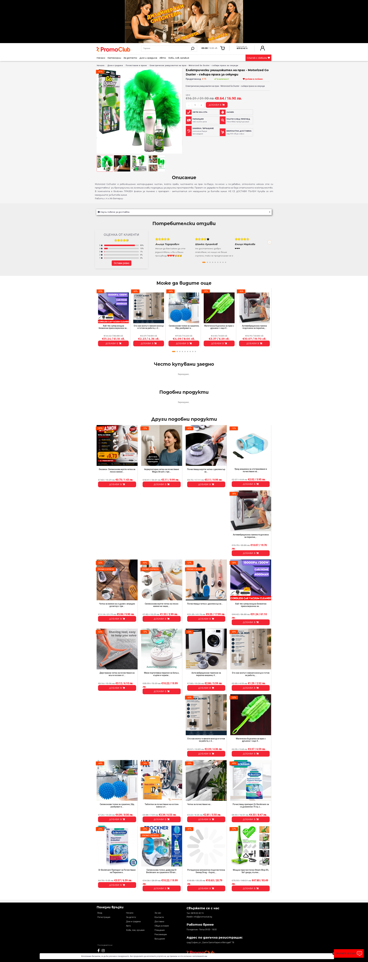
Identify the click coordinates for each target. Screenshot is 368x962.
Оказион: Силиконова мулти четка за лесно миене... (117, 470)
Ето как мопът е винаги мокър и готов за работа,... (250, 674)
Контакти (159, 917)
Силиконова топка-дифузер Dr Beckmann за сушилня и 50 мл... (161, 871)
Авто (162, 57)
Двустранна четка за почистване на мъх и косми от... (117, 674)
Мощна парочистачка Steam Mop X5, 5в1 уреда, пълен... (251, 871)
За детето (130, 57)
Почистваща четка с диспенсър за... (205, 604)
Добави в (215, 105)
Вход (99, 913)
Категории (114, 57)
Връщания (160, 938)
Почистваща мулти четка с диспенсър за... (206, 470)
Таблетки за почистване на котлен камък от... (162, 805)
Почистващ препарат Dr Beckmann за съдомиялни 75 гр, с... (251, 805)
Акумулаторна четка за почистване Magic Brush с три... (161, 470)
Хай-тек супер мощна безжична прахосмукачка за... (113, 327)
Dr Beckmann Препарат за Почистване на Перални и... (117, 871)
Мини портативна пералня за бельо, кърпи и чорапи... (161, 674)
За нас (158, 913)
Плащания (160, 930)
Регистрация (103, 917)
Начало (101, 57)
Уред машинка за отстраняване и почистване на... (250, 470)
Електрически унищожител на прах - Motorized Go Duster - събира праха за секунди (194, 65)
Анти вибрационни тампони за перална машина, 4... (206, 674)
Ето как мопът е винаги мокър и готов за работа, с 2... (149, 327)
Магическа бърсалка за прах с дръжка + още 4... (219, 327)
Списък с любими (257, 57)
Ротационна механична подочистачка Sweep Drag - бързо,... (206, 871)
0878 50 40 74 (197, 913)
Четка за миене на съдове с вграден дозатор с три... (117, 605)
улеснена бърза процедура (203, 131)
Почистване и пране (136, 65)
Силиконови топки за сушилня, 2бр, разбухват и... (184, 327)
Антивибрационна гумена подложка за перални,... (254, 327)
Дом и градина (148, 57)
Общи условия (162, 926)
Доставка (159, 921)
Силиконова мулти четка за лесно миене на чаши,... (161, 605)
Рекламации (161, 934)
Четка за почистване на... (199, 804)
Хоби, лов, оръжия (178, 57)
